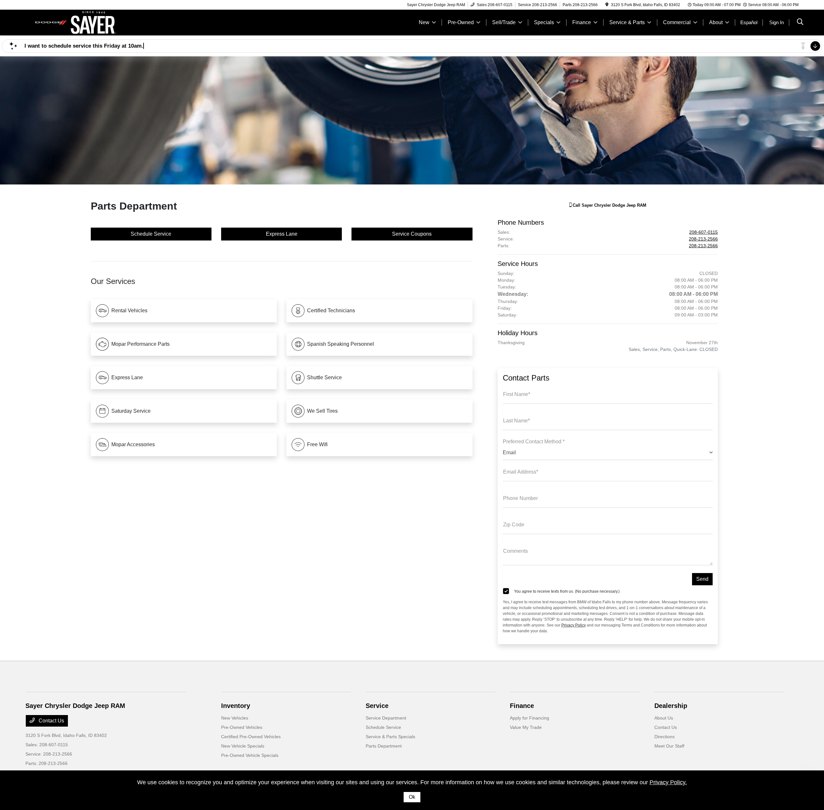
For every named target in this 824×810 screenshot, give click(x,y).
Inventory (235, 705)
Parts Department (384, 746)
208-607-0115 (703, 232)
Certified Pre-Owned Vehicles (251, 736)
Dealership (670, 705)
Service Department (386, 718)
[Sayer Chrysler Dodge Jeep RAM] (80, 22)
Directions (664, 736)
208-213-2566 (703, 238)
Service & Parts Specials (390, 736)
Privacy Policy (573, 625)
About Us (663, 718)
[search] (800, 22)
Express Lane (281, 234)
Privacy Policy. (668, 782)
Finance (522, 705)
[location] (606, 5)
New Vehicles (234, 718)
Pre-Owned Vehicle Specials (249, 755)
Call (608, 205)
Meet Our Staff (669, 746)
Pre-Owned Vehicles (241, 727)
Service (377, 705)
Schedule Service (151, 234)
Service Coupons (412, 234)
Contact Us (50, 720)
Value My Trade (526, 727)
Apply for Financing (529, 718)
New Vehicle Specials (242, 746)
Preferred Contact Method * (534, 441)
